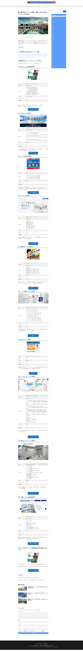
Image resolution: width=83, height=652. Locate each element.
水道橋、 (32, 54)
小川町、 (32, 57)
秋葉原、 (26, 54)
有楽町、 (19, 54)
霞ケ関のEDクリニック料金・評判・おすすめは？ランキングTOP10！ (32, 6)
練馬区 (53, 58)
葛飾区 (53, 62)
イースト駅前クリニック (33, 335)
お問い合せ (45, 643)
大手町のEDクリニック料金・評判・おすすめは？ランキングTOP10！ (37, 594)
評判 (35, 16)
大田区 (53, 35)
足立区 (53, 67)
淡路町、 (27, 55)
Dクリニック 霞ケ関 (33, 243)
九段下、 (33, 55)
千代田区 (21, 6)
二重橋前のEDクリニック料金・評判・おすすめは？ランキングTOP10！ (37, 600)
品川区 (53, 31)
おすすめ (29, 16)
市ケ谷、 (38, 54)
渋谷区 (53, 51)
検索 (52, 10)
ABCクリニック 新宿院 (33, 109)
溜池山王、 (41, 54)
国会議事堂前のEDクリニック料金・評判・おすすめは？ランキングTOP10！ (37, 587)
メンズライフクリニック (33, 436)
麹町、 (45, 55)
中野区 (53, 22)
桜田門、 (21, 57)
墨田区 (53, 33)
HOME (18, 6)
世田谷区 (53, 17)
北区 (53, 24)
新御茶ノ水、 (42, 55)
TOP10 (26, 16)
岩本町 (34, 57)
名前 (19, 620)
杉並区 (53, 42)
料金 (32, 16)
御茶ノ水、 (29, 54)
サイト (19, 627)
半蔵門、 (23, 57)
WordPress (56, 646)
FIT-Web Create (47, 646)
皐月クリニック (33, 373)
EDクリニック (23, 16)
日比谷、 (30, 55)
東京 (33, 16)
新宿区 (53, 40)
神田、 (24, 54)
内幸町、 (29, 57)
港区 (53, 53)
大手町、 (25, 55)
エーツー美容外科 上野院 (33, 192)
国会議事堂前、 (45, 54)
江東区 (53, 49)
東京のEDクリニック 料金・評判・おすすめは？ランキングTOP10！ (44, 645)
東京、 (22, 54)
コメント (19, 611)
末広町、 (19, 55)
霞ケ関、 (22, 55)
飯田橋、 (35, 54)
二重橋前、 (38, 55)
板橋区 (53, 44)
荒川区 (53, 60)
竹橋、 (36, 55)
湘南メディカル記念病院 (33, 543)
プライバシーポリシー (39, 643)
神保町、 (26, 57)
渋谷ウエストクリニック (33, 493)
